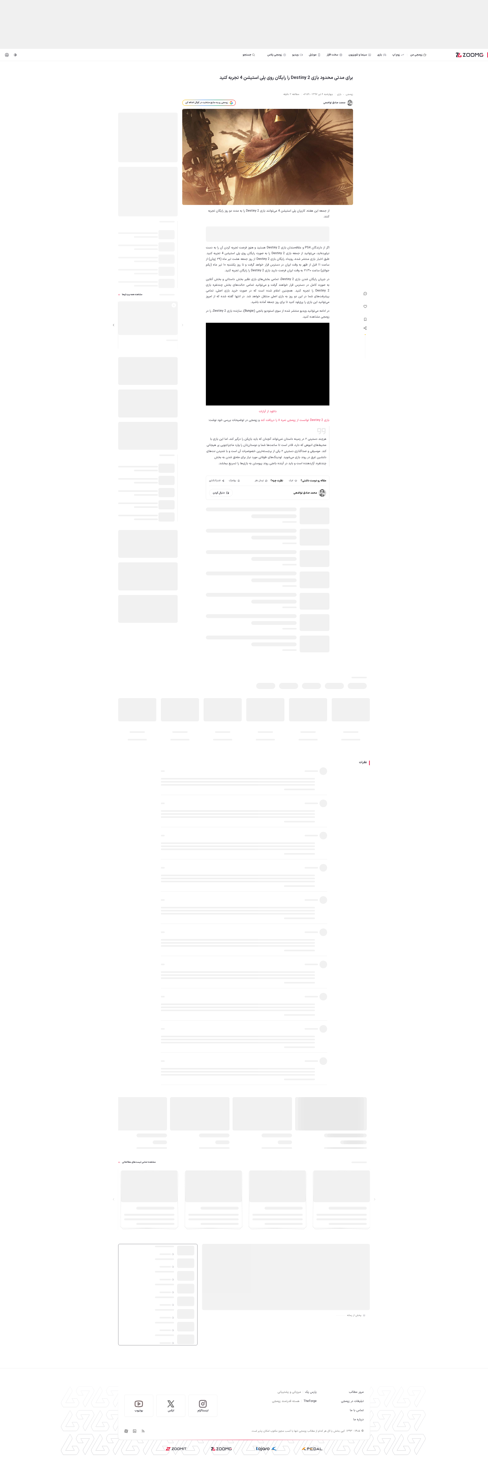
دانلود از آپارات (268, 411)
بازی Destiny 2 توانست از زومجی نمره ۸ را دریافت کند (295, 420)
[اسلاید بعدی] (113, 325)
